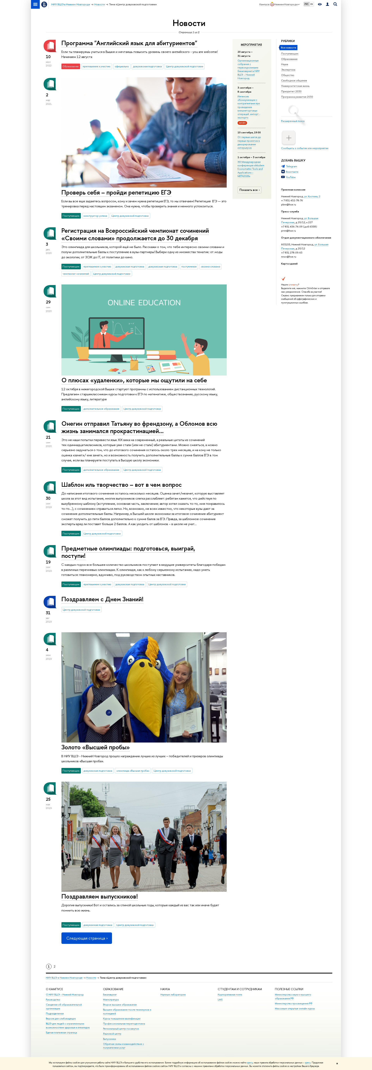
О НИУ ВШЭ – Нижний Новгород (64, 994)
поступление (189, 266)
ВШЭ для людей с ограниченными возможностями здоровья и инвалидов (68, 1025)
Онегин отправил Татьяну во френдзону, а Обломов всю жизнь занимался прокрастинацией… (139, 427)
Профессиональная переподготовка (124, 1023)
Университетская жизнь (295, 86)
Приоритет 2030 (291, 91)
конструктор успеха (95, 215)
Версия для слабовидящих (61, 1018)
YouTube (291, 177)
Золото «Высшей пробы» (95, 747)
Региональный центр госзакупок (121, 1028)
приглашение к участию (96, 66)
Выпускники (109, 1039)
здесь (250, 1062)
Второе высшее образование (120, 1004)
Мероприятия (251, 45)
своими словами (210, 266)
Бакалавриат (110, 994)
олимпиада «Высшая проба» (132, 770)
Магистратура (111, 999)
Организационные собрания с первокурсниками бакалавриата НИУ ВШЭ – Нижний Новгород (249, 69)
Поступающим (289, 53)
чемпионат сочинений (76, 273)
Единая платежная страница (61, 1032)
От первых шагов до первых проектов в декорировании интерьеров (249, 142)
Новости (91, 977)
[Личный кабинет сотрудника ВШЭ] (327, 4)
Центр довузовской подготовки (184, 66)
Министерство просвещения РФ (293, 1003)
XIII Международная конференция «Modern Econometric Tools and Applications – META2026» (251, 169)
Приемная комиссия (293, 189)
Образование (289, 59)
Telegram (291, 166)
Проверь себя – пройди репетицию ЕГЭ (116, 192)
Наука (284, 64)
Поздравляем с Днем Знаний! (102, 599)
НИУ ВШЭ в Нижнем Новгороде (64, 977)
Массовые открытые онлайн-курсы (295, 1008)
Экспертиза (288, 69)
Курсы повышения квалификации (121, 1018)
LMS (220, 999)
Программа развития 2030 (297, 96)
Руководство (53, 999)
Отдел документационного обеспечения (306, 237)
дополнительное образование (101, 408)
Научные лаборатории (173, 994)
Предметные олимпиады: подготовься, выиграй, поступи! (128, 552)
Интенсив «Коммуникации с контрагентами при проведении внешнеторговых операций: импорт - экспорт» (249, 107)
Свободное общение (294, 80)
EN (311, 4)
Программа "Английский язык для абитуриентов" (129, 43)
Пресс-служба (290, 211)
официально (122, 66)
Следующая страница (85, 938)
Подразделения (55, 1013)
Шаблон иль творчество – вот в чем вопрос (121, 484)
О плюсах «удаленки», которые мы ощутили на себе (134, 380)
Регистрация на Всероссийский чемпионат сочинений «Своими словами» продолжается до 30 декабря (135, 234)
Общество (287, 75)
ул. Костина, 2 (312, 196)
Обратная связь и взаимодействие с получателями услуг (123, 1045)
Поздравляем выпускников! (99, 896)
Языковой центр (112, 1033)
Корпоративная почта (230, 994)
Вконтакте (292, 171)
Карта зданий (289, 263)
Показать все (248, 190)
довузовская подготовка (147, 66)
